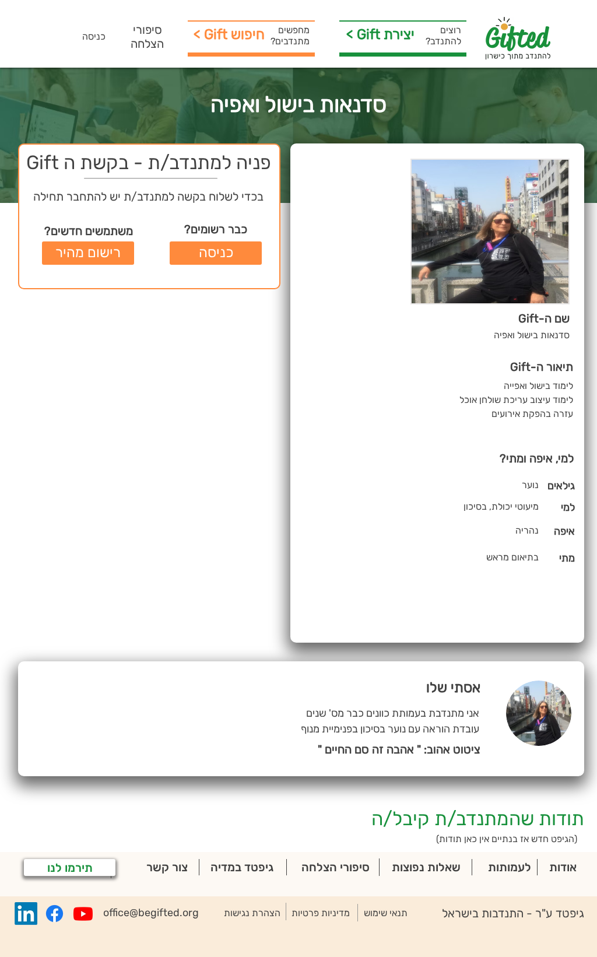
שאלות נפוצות (426, 867)
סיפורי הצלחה (147, 37)
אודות (563, 867)
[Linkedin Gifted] (26, 913)
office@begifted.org (151, 912)
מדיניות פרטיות (321, 913)
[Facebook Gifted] (54, 913)
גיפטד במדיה (241, 867)
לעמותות (509, 867)
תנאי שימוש (386, 913)
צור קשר (167, 867)
